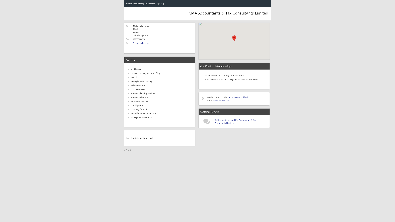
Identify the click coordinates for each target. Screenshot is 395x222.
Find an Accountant (134, 3)
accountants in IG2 (221, 100)
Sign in (159, 3)
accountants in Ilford (238, 97)
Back (128, 150)
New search (150, 3)
